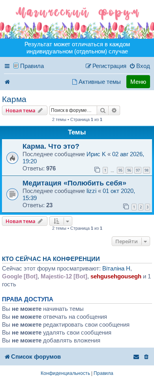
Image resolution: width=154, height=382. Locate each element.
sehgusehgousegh (115, 276)
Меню (138, 81)
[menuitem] (139, 66)
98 (146, 170)
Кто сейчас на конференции (51, 259)
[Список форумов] (77, 19)
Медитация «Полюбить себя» (74, 183)
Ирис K (96, 154)
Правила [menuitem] (32, 65)
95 (120, 170)
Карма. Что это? (51, 146)
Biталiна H (116, 268)
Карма (14, 99)
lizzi (91, 190)
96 (129, 170)
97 (138, 170)
